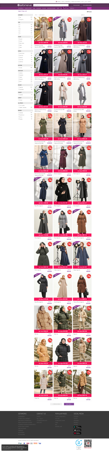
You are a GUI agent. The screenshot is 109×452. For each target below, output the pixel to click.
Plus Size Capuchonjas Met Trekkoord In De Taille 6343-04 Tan (78, 143)
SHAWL (56, 422)
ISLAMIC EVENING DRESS (60, 416)
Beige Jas (75, 334)
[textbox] (47, 5)
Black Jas (56, 366)
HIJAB (34, 8)
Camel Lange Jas (57, 302)
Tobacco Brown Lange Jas (78, 237)
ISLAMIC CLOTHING (28, 8)
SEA (61, 8)
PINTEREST (76, 422)
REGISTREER (67, 1)
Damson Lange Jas (57, 173)
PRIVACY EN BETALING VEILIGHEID (25, 422)
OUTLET (89, 8)
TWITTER (75, 418)
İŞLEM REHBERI (21, 432)
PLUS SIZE (44, 8)
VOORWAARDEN (21, 416)
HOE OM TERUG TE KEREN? (23, 426)
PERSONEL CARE (58, 426)
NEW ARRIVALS (20, 8)
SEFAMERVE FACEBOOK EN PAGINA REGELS (27, 424)
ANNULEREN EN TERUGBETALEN (24, 420)
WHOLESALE (39, 422)
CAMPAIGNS (20, 430)
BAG (56, 424)
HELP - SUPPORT (88, 1)
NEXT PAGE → (69, 404)
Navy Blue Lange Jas (39, 205)
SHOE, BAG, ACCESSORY (51, 8)
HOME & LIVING (66, 8)
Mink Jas (36, 334)
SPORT (58, 8)
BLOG (83, 1)
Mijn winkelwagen (87, 5)
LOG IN (63, 1)
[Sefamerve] (25, 5)
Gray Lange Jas (76, 205)
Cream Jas (37, 398)
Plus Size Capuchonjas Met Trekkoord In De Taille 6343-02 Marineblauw (40, 175)
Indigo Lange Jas (57, 270)
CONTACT (39, 416)
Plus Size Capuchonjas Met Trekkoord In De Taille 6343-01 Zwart (59, 143)
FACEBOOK (76, 416)
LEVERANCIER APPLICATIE (42, 420)
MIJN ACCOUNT (76, 5)
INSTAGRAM (76, 420)
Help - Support (40, 418)
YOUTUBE (76, 424)
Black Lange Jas (57, 205)
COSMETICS (72, 8)
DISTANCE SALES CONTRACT (24, 418)
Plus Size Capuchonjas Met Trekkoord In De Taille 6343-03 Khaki (40, 143)
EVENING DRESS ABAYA (60, 420)
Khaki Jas (56, 334)
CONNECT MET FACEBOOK (75, 1)
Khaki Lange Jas (76, 173)
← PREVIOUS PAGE (56, 404)
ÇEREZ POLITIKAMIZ (22, 428)
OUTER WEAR (38, 8)
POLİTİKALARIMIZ (21, 434)
